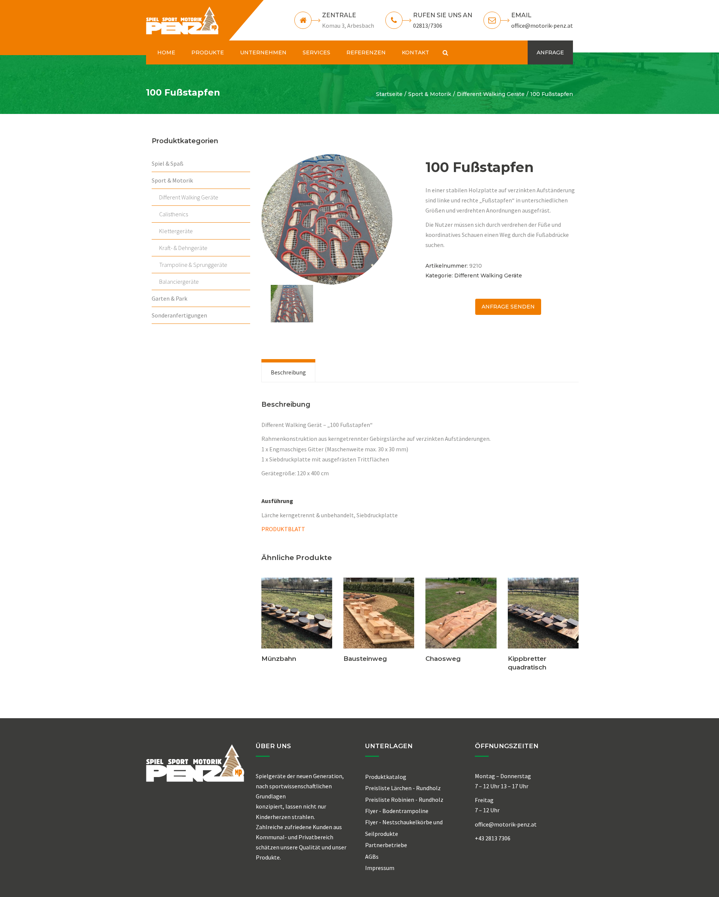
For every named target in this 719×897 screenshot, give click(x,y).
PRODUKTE (207, 52)
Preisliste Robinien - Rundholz (404, 799)
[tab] (288, 372)
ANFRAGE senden (508, 306)
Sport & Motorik (429, 94)
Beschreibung (288, 372)
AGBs (372, 856)
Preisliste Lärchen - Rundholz (403, 788)
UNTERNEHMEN (263, 52)
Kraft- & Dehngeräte (183, 248)
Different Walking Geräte (491, 94)
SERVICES (316, 52)
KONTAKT (415, 52)
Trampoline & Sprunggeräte (193, 264)
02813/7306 (427, 25)
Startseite (389, 94)
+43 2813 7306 (492, 838)
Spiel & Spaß (167, 163)
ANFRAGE (550, 52)
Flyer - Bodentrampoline (396, 811)
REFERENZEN (366, 52)
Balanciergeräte (179, 281)
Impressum (379, 868)
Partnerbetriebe (386, 845)
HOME (166, 52)
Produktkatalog (385, 776)
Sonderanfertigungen (179, 315)
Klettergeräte (176, 231)
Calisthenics (173, 214)
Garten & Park (169, 298)
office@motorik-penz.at (542, 25)
